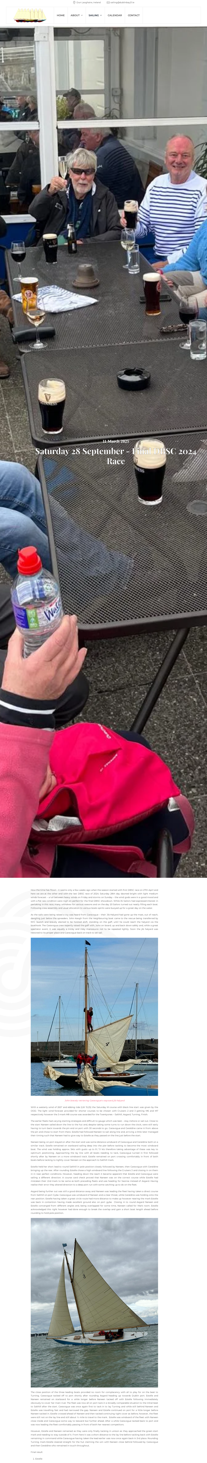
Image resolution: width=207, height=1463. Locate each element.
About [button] (75, 15)
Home (61, 15)
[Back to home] (30, 15)
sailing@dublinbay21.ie (122, 2)
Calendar (115, 15)
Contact (134, 15)
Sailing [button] (94, 15)
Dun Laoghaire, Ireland (89, 2)
